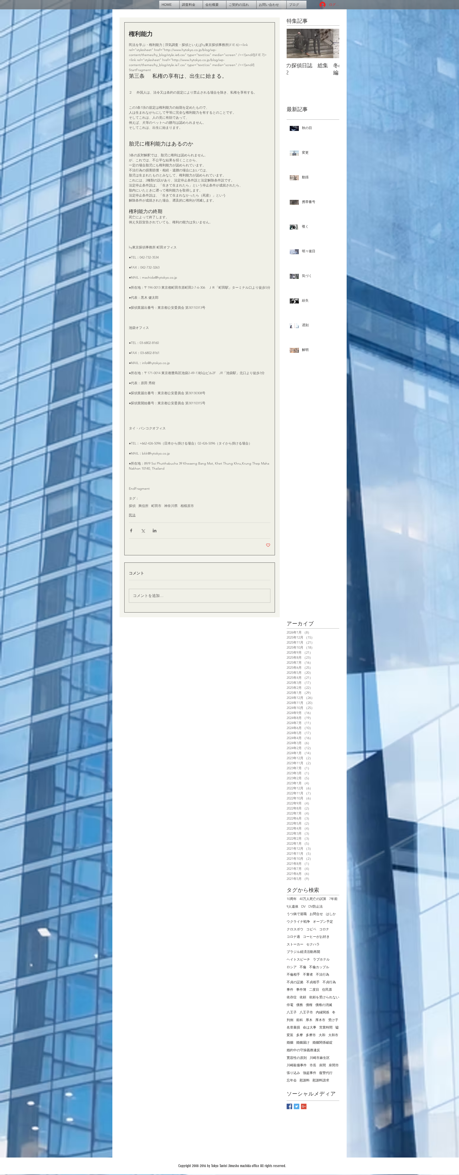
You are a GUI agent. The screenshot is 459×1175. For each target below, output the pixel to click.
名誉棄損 (293, 1027)
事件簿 (301, 989)
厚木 (309, 1020)
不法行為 (322, 974)
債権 (309, 1005)
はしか (331, 914)
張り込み (293, 1073)
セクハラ (313, 944)
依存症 (292, 997)
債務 (299, 1005)
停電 (290, 1005)
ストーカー (295, 944)
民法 (132, 515)
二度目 (314, 989)
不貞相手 (313, 982)
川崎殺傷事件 (297, 1065)
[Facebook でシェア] (131, 530)
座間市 (334, 1065)
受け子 (333, 1020)
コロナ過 (293, 936)
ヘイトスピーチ (298, 959)
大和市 (333, 1035)
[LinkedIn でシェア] (154, 530)
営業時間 (326, 1027)
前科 (299, 1020)
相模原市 (187, 506)
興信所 (143, 506)
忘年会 (292, 1080)
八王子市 (306, 1012)
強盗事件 (309, 1073)
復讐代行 (326, 1073)
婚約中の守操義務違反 (303, 1050)
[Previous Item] (294, 43)
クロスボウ (295, 929)
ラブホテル (321, 959)
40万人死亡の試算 (313, 899)
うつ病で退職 (297, 914)
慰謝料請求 (320, 1080)
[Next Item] (331, 43)
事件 (290, 989)
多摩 (299, 1035)
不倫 (303, 967)
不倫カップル (319, 967)
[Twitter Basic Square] (296, 1106)
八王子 (292, 1012)
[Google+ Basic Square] (303, 1106)
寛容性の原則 (297, 1058)
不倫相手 (293, 974)
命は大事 (309, 1027)
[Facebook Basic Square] (289, 1106)
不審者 (308, 974)
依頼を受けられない (324, 997)
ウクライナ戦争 (298, 921)
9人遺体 (292, 906)
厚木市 (320, 1020)
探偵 (132, 506)
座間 (322, 1065)
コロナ (324, 929)
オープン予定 (323, 921)
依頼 (303, 997)
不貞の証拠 (295, 982)
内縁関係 (322, 1012)
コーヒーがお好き (316, 936)
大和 (322, 1035)
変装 (290, 1035)
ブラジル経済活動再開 (303, 952)
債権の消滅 (323, 1005)
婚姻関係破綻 (322, 1042)
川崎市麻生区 (320, 1058)
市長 (313, 1065)
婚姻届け (303, 1042)
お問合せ (316, 914)
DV (303, 906)
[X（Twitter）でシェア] (143, 530)
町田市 (156, 506)
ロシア (292, 967)
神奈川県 (171, 506)
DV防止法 (315, 906)
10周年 (292, 899)
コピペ (311, 929)
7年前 (333, 899)
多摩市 (311, 1035)
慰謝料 (305, 1080)
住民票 (327, 989)
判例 (290, 1020)
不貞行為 (329, 982)
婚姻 (290, 1042)
